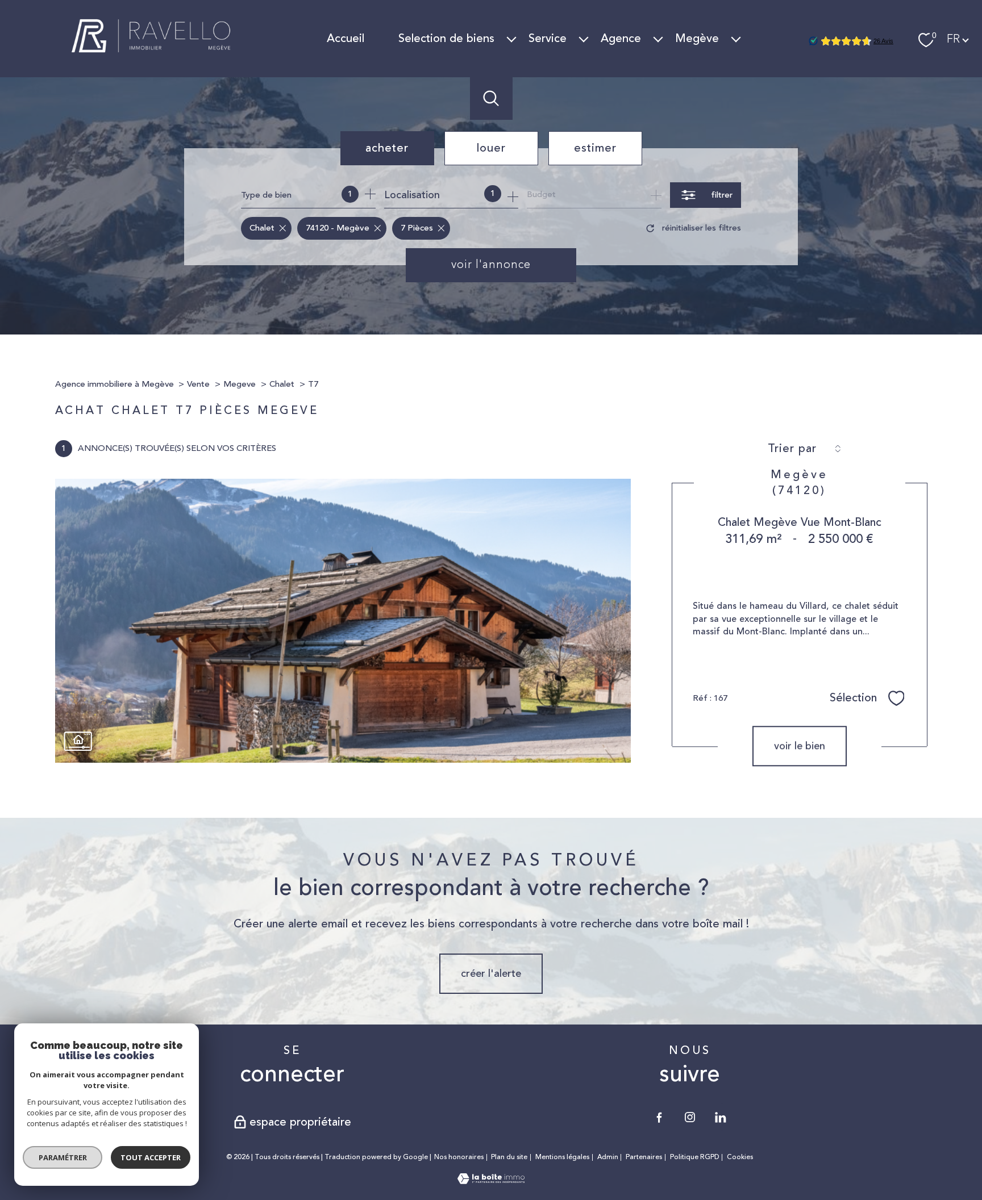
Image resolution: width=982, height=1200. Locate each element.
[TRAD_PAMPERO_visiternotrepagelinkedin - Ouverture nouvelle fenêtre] (720, 1117)
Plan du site (509, 1157)
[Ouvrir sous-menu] (511, 39)
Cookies (740, 1157)
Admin (607, 1157)
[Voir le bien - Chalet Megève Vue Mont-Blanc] (343, 621)
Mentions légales (562, 1157)
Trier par (792, 448)
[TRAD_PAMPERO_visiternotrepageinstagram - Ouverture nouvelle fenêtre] (690, 1117)
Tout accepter (150, 1157)
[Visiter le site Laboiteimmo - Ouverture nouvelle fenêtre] (491, 1181)
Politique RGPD (694, 1157)
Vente (198, 384)
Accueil (345, 38)
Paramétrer (63, 1157)
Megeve (239, 384)
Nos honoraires (459, 1157)
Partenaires (644, 1157)
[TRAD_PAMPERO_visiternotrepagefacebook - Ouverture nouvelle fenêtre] (659, 1117)
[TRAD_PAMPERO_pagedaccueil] (151, 58)
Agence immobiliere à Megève (114, 384)
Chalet (281, 384)
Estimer (595, 148)
